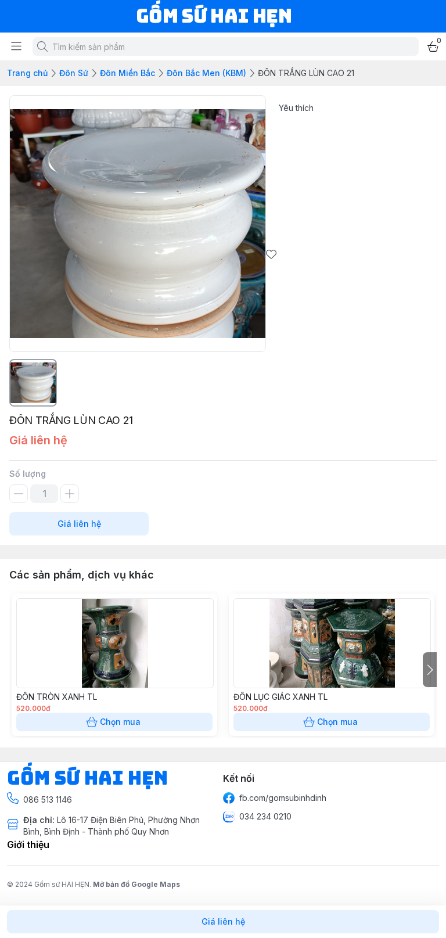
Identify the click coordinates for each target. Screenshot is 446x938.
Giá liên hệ (79, 524)
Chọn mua (120, 722)
